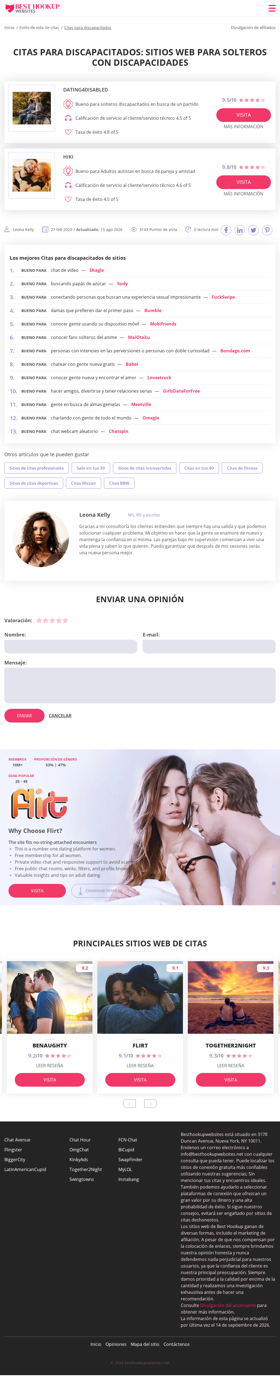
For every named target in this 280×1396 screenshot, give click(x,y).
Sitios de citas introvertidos (144, 468)
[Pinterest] (267, 230)
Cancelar (60, 716)
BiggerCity (14, 1160)
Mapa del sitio (145, 1344)
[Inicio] (37, 8)
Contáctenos (177, 1344)
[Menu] (272, 8)
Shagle (96, 270)
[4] (59, 620)
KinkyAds (78, 1160)
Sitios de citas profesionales (37, 468)
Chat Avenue (17, 1140)
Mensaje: (15, 662)
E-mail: (151, 634)
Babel (132, 364)
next (150, 1103)
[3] (52, 620)
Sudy (122, 284)
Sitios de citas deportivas (34, 483)
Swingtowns (81, 1179)
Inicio (96, 1344)
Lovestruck (159, 378)
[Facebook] (226, 230)
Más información (243, 127)
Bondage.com (235, 351)
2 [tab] (274, 875)
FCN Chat (127, 1140)
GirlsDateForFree (181, 391)
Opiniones (116, 1344)
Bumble (152, 310)
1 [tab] (274, 866)
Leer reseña (49, 1066)
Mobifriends (163, 324)
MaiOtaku (139, 337)
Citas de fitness (242, 468)
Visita (244, 115)
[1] (39, 620)
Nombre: (15, 634)
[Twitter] (253, 230)
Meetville (141, 404)
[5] (65, 620)
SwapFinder (130, 1160)
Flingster (13, 1150)
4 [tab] (274, 892)
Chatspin (119, 431)
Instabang (128, 1179)
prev (129, 1103)
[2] (46, 620)
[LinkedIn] (240, 230)
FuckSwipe (223, 297)
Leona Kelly (94, 514)
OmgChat (79, 1150)
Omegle (150, 418)
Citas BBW (119, 483)
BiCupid (126, 1150)
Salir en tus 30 (91, 468)
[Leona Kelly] (41, 539)
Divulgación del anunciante (228, 1305)
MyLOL (125, 1169)
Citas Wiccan (83, 483)
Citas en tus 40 (199, 468)
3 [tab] (274, 883)
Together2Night (85, 1169)
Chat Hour (80, 1140)
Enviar (24, 716)
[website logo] (32, 108)
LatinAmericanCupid (25, 1169)
